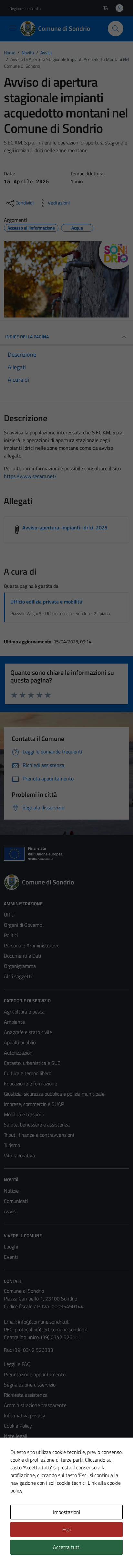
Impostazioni (66, 1512)
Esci (66, 1529)
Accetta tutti (66, 1547)
